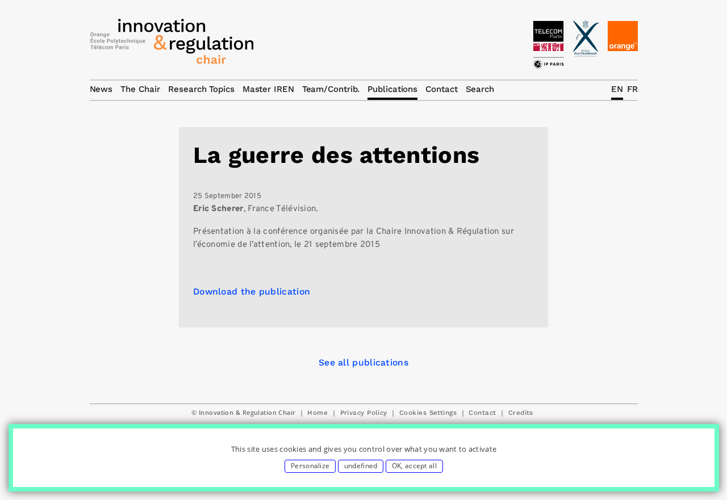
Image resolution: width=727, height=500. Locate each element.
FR (632, 89)
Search (480, 89)
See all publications (363, 362)
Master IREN (268, 89)
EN (617, 89)
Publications (392, 89)
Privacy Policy (363, 413)
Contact (482, 413)
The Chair (140, 89)
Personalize (310, 465)
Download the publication (251, 291)
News (101, 89)
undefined (361, 465)
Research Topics (201, 89)
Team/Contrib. (331, 89)
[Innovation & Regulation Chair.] (172, 44)
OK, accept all (414, 465)
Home (317, 413)
